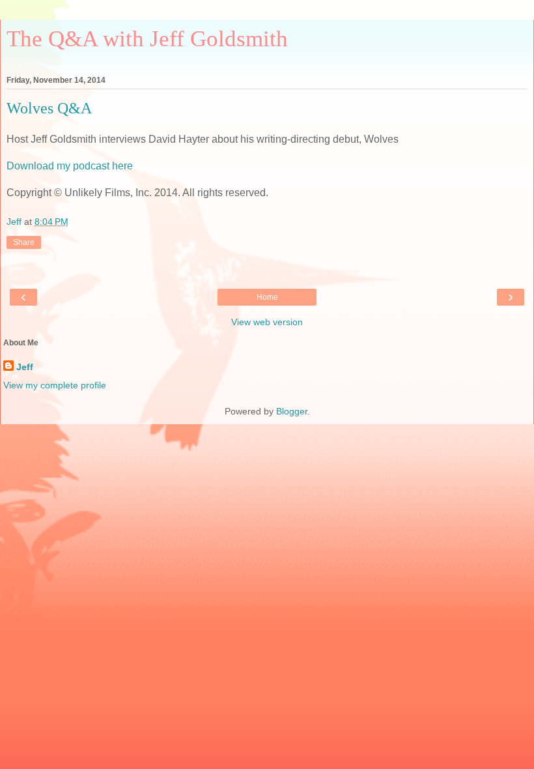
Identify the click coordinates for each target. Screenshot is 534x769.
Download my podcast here (70, 165)
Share (24, 242)
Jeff (24, 367)
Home (267, 297)
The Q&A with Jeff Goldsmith (147, 38)
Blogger (291, 411)
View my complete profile (54, 385)
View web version (267, 322)
